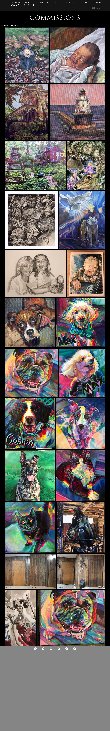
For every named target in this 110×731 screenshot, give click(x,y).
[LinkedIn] (43, 648)
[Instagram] (35, 648)
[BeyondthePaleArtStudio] (74, 648)
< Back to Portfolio (10, 25)
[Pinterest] (51, 648)
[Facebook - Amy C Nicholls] (59, 648)
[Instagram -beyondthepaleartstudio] (66, 648)
